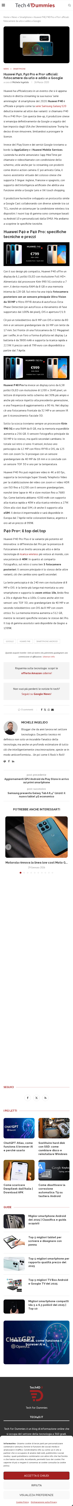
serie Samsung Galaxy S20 (50, 106)
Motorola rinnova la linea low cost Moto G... (36, 862)
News (14, 17)
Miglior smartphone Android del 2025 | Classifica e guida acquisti (47, 1219)
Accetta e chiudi (36, 1475)
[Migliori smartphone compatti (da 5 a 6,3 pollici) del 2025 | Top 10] (14, 1306)
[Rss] (45, 1097)
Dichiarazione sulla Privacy (44, 1502)
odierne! (36, 673)
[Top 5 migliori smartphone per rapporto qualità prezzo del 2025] (14, 1264)
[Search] (69, 5)
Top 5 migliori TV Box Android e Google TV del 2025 (48, 1281)
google (10, 641)
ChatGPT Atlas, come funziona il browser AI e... (36, 1342)
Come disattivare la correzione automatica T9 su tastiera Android (51, 1190)
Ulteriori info (49, 656)
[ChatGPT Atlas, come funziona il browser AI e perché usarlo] (19, 1128)
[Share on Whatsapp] (49, 709)
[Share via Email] (52, 709)
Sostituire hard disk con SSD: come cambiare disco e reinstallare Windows (52, 1148)
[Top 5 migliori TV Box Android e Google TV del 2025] (14, 1285)
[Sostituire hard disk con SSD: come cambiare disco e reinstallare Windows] (53, 1128)
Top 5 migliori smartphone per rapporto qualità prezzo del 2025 (48, 1262)
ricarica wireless (29, 554)
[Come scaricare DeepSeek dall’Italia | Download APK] (19, 1170)
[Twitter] (36, 1097)
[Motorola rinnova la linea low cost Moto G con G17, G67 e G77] (36, 837)
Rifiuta (36, 1485)
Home (7, 17)
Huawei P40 (25, 641)
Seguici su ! (36, 694)
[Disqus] (36, 929)
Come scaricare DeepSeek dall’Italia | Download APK (18, 1188)
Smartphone (25, 17)
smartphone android (47, 641)
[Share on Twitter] (45, 709)
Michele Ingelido (20, 82)
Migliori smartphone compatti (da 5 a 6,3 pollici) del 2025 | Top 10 (48, 1305)
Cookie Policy (22, 1502)
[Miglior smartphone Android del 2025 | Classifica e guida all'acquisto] (14, 1221)
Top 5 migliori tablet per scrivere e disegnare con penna (45, 1241)
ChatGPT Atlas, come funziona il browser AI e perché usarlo (18, 1146)
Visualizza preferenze (36, 1495)
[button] (8, 847)
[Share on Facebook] (41, 709)
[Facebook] (28, 1097)
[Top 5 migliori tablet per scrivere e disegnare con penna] (14, 1243)
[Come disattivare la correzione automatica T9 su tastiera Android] (53, 1170)
